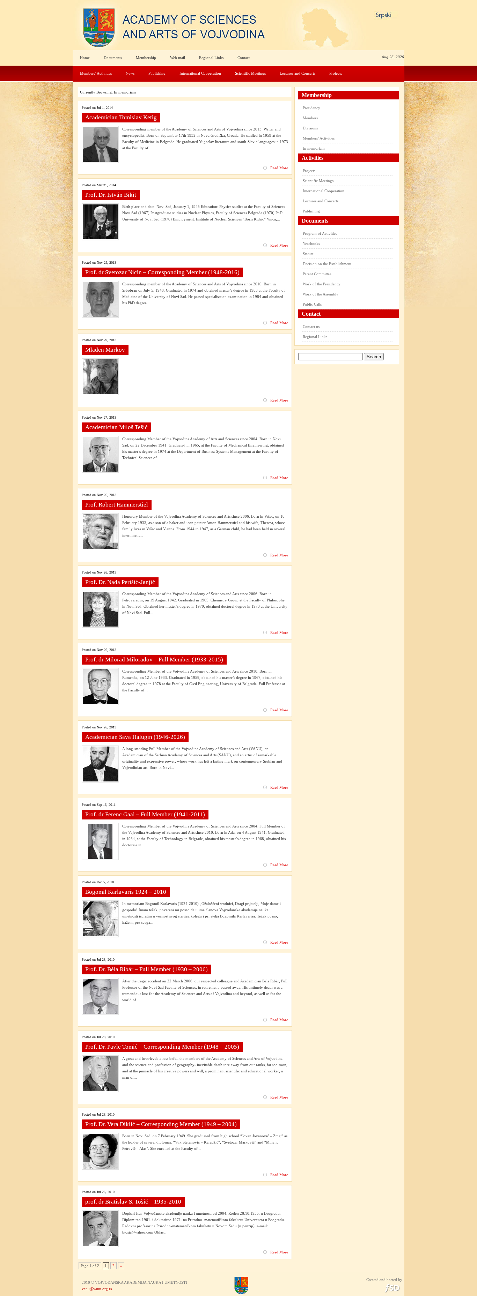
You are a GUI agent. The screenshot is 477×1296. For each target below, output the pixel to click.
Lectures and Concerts (297, 73)
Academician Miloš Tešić (116, 427)
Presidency (311, 108)
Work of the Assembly (320, 294)
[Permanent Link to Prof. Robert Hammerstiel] (100, 548)
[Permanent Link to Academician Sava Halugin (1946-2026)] (100, 780)
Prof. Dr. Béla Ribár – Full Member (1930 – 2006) (146, 969)
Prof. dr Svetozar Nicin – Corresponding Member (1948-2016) (162, 272)
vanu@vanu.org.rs (97, 1289)
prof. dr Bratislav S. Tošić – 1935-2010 (133, 1201)
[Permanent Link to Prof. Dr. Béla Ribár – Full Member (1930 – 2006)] (100, 1012)
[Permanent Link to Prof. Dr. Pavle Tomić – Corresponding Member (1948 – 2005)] (100, 1090)
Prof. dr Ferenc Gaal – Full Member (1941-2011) (145, 814)
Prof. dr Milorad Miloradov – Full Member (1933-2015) (154, 659)
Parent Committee (317, 274)
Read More (279, 168)
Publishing (157, 73)
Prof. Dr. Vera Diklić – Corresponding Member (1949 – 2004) (161, 1124)
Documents (113, 57)
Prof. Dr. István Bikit (110, 195)
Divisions (310, 128)
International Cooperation (200, 73)
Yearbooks (311, 243)
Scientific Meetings (250, 73)
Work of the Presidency (321, 284)
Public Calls (312, 304)
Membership (146, 57)
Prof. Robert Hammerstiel (116, 504)
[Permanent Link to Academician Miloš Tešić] (100, 470)
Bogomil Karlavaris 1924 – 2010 (125, 892)
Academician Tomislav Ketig (121, 117)
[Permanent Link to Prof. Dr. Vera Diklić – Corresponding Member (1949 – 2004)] (100, 1167)
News (130, 73)
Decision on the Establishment (327, 264)
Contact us (311, 326)
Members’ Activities (96, 73)
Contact (243, 57)
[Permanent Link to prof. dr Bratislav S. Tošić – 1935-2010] (100, 1245)
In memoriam (314, 148)
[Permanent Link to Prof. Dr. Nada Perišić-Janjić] (100, 625)
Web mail (177, 57)
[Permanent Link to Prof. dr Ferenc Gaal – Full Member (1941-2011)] (100, 857)
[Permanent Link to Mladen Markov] (100, 393)
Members (310, 118)
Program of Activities (320, 233)
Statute (308, 254)
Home (85, 57)
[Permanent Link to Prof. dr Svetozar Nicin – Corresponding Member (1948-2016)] (100, 315)
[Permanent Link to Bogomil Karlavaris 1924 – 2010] (100, 935)
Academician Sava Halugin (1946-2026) (135, 737)
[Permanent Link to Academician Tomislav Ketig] (100, 160)
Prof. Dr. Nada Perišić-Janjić (120, 582)
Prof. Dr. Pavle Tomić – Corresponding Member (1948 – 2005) (162, 1046)
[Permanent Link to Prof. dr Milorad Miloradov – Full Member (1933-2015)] (100, 703)
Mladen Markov (105, 349)
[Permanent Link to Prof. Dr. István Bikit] (100, 238)
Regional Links (211, 57)
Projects (335, 73)
